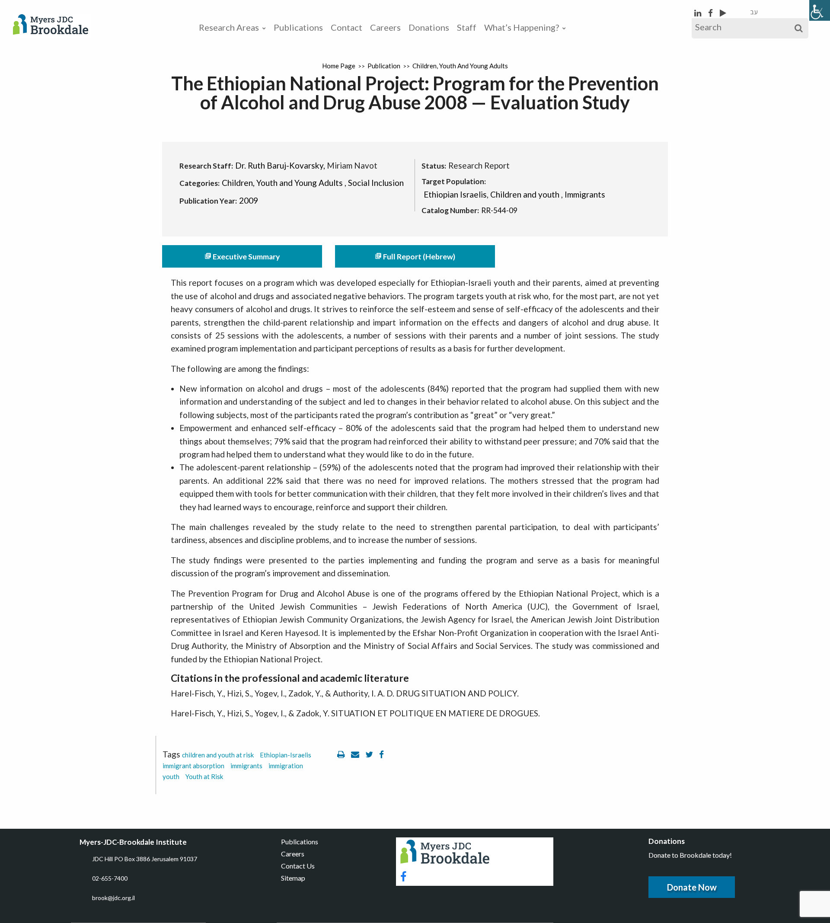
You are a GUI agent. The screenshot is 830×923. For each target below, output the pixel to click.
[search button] (799, 28)
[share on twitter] (370, 754)
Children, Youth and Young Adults (460, 66)
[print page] (342, 754)
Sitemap (293, 878)
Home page (338, 66)
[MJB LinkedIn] (699, 13)
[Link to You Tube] (723, 13)
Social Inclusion (376, 183)
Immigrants (585, 194)
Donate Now (692, 887)
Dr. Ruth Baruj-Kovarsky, (280, 165)
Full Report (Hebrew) (415, 256)
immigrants (246, 766)
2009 (248, 200)
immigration (285, 766)
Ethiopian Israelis (455, 194)
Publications (298, 27)
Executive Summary (242, 256)
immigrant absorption (193, 766)
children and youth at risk (218, 755)
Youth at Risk (204, 776)
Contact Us (298, 866)
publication (383, 66)
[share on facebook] (381, 754)
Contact (346, 27)
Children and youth (524, 194)
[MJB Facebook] (711, 13)
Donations (429, 27)
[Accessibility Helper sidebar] (819, 10)
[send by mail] (356, 754)
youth (171, 776)
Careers (385, 27)
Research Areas (229, 27)
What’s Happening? (521, 27)
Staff (466, 27)
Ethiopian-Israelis (285, 755)
